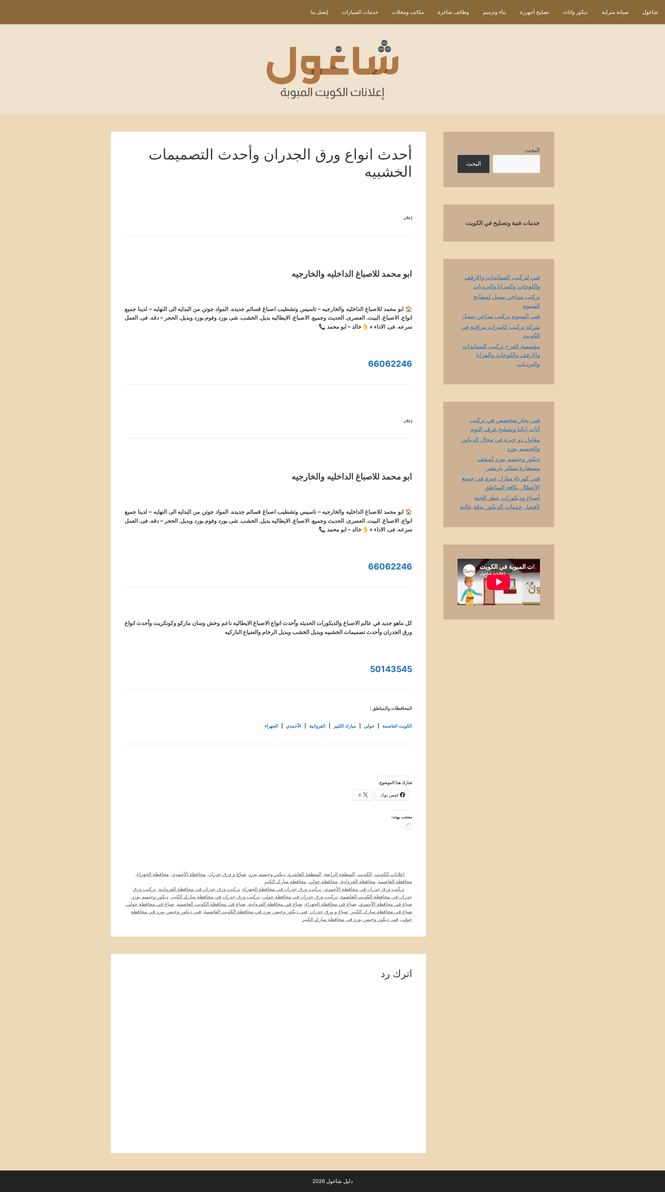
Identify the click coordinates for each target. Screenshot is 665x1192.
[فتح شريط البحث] (293, 12)
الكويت (365, 874)
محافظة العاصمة (395, 881)
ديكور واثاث (575, 12)
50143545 (391, 669)
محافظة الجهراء (153, 874)
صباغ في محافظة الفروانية (275, 904)
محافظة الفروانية (357, 881)
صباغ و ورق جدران (227, 874)
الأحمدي (293, 726)
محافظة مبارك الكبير (285, 881)
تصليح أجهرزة (534, 12)
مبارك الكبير (345, 726)
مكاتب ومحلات (408, 12)
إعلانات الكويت (390, 874)
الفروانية (317, 726)
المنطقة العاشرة (304, 874)
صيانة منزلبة (615, 12)
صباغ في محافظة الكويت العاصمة (211, 904)
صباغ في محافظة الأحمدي (385, 904)
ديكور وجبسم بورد (267, 874)
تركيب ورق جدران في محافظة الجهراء (282, 889)
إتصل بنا (319, 12)
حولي (369, 726)
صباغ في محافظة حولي (150, 904)
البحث (532, 150)
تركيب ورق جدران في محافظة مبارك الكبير (215, 896)
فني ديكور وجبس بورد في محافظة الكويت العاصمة (256, 911)
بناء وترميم (494, 12)
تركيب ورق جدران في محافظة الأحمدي (364, 889)
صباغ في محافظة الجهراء (330, 904)
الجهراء (271, 726)
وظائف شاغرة (453, 12)
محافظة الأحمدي (189, 874)
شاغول (650, 12)
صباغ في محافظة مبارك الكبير (381, 911)
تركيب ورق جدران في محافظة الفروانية (199, 889)
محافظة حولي (323, 881)
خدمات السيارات (360, 12)
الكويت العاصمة (397, 726)
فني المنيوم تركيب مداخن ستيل (501, 316)
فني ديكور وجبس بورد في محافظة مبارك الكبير (350, 919)
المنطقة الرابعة (339, 874)
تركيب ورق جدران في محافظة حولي (300, 896)
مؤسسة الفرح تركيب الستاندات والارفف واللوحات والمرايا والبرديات (501, 355)
